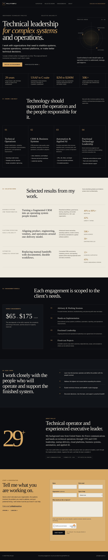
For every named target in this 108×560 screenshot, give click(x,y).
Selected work (50, 3)
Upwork (6, 510)
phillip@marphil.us (100, 555)
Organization (59, 491)
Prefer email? (12, 506)
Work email (81, 483)
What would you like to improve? (61, 500)
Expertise (39, 3)
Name (54, 483)
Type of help (81, 491)
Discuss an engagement (97, 3)
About (70, 3)
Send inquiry (59, 532)
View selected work (32, 64)
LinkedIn (14, 510)
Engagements (61, 3)
